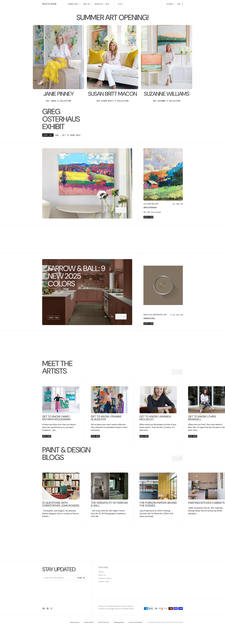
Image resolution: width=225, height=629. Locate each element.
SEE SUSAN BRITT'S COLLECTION (112, 101)
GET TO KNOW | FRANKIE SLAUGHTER (106, 418)
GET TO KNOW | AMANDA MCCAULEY (155, 418)
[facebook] (43, 608)
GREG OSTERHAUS (150, 207)
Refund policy (74, 622)
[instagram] (51, 608)
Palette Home (160, 622)
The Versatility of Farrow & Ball (109, 504)
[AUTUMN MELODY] (163, 210)
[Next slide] (124, 210)
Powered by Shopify (176, 622)
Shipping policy (119, 622)
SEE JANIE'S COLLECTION (58, 101)
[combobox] (138, 4)
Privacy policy (88, 622)
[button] (170, 4)
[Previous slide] (118, 210)
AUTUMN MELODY (151, 204)
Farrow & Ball (149, 318)
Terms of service (103, 622)
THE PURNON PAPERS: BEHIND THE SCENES (158, 504)
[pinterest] (47, 608)
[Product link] (163, 174)
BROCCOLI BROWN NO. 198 (154, 314)
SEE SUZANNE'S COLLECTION (166, 101)
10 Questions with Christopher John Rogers (60, 504)
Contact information (135, 622)
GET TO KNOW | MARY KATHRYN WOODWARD (56, 418)
